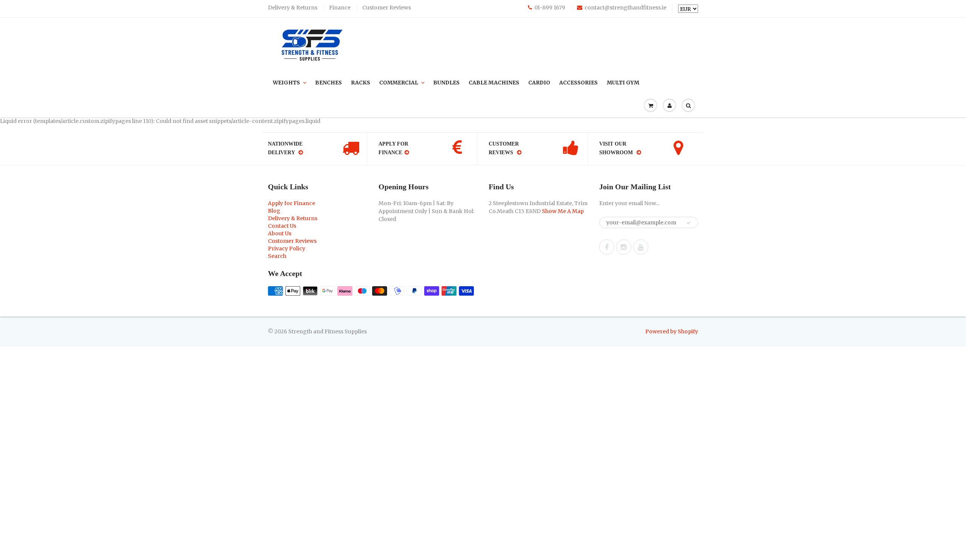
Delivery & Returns (292, 8)
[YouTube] (640, 247)
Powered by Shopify (671, 331)
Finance (340, 8)
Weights (286, 82)
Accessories (578, 82)
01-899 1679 (549, 8)
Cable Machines (494, 82)
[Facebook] (606, 247)
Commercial (398, 82)
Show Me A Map (563, 211)
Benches (328, 82)
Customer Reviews (386, 8)
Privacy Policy (286, 248)
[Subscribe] (688, 223)
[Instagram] (623, 247)
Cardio (539, 82)
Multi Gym (623, 82)
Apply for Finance (291, 203)
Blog (274, 210)
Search (277, 256)
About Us (279, 233)
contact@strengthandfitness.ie (625, 8)
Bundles (446, 82)
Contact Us (282, 225)
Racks (360, 82)
